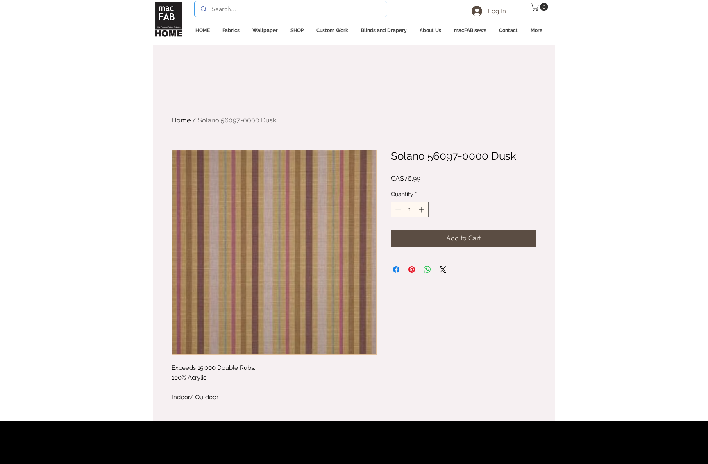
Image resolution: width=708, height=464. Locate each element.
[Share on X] (443, 269)
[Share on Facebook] (396, 269)
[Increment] (422, 209)
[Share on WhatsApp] (427, 269)
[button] (540, 7)
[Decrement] (397, 209)
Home (181, 120)
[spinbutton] (409, 209)
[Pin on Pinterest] (412, 269)
